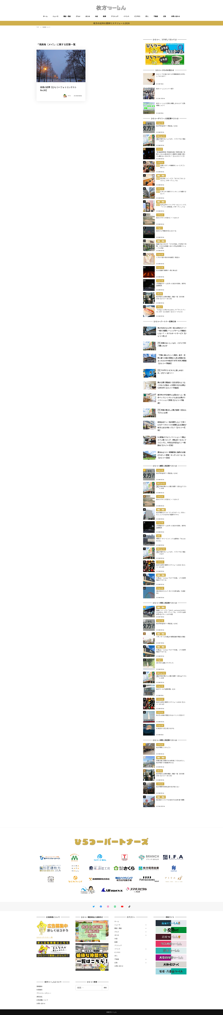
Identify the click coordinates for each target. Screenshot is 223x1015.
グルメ (78, 16)
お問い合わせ (175, 16)
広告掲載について (42, 1000)
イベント (126, 16)
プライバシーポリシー (44, 993)
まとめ (87, 16)
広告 (164, 16)
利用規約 (39, 990)
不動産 (156, 16)
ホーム (45, 16)
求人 (146, 16)
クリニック (114, 16)
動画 (104, 16)
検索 (105, 988)
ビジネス (137, 16)
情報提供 (39, 986)
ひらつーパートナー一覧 (45, 937)
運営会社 (39, 997)
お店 (96, 16)
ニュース (55, 16)
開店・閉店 (67, 16)
